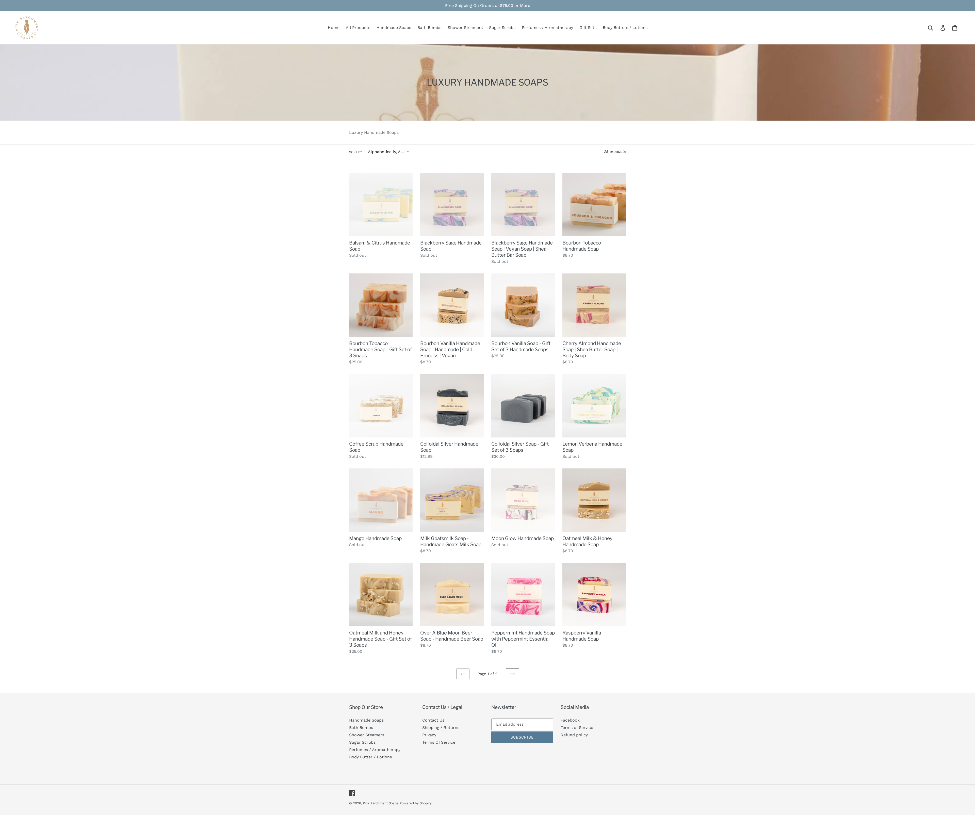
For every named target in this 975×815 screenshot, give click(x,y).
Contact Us (433, 720)
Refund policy (574, 734)
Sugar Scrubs (362, 742)
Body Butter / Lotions (370, 757)
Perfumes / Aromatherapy (374, 749)
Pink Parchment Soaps (380, 803)
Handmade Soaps (366, 720)
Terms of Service (577, 727)
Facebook (570, 720)
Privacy (429, 734)
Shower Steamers (366, 734)
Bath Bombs (361, 727)
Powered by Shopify (416, 803)
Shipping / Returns (440, 727)
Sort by (355, 152)
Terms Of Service (438, 742)
